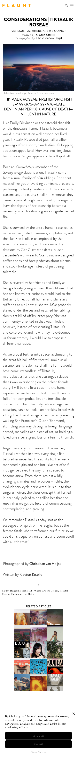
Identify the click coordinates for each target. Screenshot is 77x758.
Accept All (38, 736)
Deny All (38, 744)
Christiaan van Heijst (45, 563)
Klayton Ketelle (30, 574)
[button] (73, 5)
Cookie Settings (38, 752)
